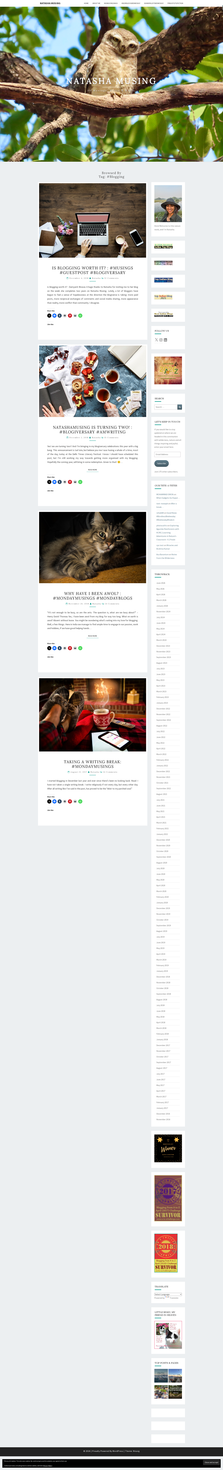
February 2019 (162, 965)
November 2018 (163, 982)
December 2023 (163, 646)
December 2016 (163, 1113)
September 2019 (163, 925)
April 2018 (160, 1022)
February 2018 (162, 1033)
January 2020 (162, 902)
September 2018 (163, 994)
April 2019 (160, 954)
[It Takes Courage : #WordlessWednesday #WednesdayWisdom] (161, 1393)
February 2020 (162, 897)
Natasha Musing (50, 3)
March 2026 (161, 600)
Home (86, 3)
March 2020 (161, 891)
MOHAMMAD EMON (164, 494)
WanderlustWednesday (154, 3)
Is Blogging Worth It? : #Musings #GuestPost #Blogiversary (92, 270)
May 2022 (160, 743)
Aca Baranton (162, 554)
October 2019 (162, 919)
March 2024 (161, 640)
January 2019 (162, 971)
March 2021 (161, 822)
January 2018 (162, 1039)
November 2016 (163, 1119)
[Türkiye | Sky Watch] (175, 1377)
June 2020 (160, 874)
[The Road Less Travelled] (175, 1393)
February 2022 (162, 760)
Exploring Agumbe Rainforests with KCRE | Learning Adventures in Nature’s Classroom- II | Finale (167, 532)
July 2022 (160, 731)
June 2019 (160, 942)
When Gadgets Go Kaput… (168, 498)
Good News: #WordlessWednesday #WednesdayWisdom (166, 516)
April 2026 (160, 594)
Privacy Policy (47, 1466)
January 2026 (162, 606)
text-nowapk (162, 503)
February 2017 (162, 1102)
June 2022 (160, 737)
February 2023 (162, 697)
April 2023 (160, 685)
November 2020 (163, 845)
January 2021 (162, 834)
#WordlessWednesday (131, 3)
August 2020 (161, 862)
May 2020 (160, 879)
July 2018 (160, 1005)
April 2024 (160, 634)
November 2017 (163, 1051)
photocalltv (161, 525)
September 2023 (163, 657)
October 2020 (162, 851)
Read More (93, 469)
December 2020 (163, 840)
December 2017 (163, 1045)
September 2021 (163, 788)
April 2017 (160, 1091)
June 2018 (160, 1011)
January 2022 (162, 765)
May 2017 (160, 1085)
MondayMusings (111, 3)
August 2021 (161, 794)
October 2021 (162, 782)
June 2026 (160, 583)
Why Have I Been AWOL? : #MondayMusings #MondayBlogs (92, 596)
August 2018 (161, 999)
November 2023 (163, 651)
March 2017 (161, 1096)
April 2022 (160, 748)
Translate (174, 1298)
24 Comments (112, 604)
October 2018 (162, 988)
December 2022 (163, 708)
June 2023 (160, 674)
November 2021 (163, 777)
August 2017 (161, 1068)
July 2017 (160, 1074)
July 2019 (160, 936)
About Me (96, 3)
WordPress (118, 1451)
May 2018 (160, 1016)
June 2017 (160, 1079)
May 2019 (160, 948)
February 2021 (162, 828)
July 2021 (160, 800)
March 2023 (161, 691)
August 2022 (161, 725)
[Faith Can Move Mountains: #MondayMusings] (161, 1377)
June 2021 (160, 805)
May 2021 (160, 811)
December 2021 (163, 771)
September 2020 (163, 857)
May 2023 (160, 680)
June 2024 (160, 623)
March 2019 (161, 959)
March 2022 (161, 754)
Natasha (96, 278)
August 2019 (161, 931)
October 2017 (162, 1056)
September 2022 (163, 720)
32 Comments (111, 278)
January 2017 (162, 1108)
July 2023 (160, 668)
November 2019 (163, 914)
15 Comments (111, 437)
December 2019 (163, 908)
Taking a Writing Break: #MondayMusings (92, 764)
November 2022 (163, 714)
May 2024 (160, 628)
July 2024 (160, 617)
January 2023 (162, 702)
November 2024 (163, 611)
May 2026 (160, 588)
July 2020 (160, 868)
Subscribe (161, 463)
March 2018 (161, 1028)
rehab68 (160, 513)
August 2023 (161, 663)
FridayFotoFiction (175, 3)
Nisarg (136, 1451)
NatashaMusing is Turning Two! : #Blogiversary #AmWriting (92, 429)
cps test (160, 545)
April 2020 (160, 885)
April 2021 (160, 817)
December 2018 (163, 976)
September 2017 (163, 1062)
